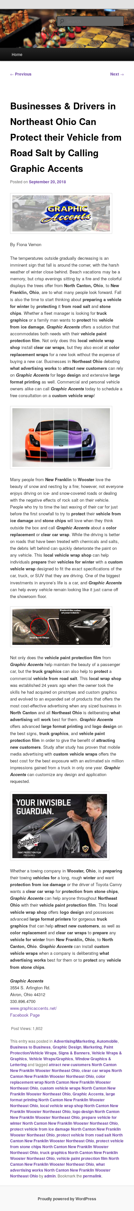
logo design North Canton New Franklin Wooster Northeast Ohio (64, 1114)
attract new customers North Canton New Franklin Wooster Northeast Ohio (63, 1067)
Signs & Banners (74, 1053)
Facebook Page (25, 1015)
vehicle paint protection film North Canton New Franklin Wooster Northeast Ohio (64, 1161)
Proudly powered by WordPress (67, 1199)
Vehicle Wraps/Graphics (51, 1059)
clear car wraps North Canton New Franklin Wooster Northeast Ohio (66, 1073)
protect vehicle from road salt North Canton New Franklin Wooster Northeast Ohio (66, 1138)
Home (17, 54)
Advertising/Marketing (74, 1041)
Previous (21, 74)
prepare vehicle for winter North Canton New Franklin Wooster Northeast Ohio (64, 1120)
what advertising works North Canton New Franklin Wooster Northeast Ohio (60, 1170)
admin (50, 1176)
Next (117, 74)
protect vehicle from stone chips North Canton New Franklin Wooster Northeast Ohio (67, 1146)
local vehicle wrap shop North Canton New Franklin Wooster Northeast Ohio (64, 1108)
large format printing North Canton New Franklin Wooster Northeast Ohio (62, 1099)
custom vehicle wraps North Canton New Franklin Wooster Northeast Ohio (62, 1091)
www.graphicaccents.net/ (33, 1008)
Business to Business (30, 1047)
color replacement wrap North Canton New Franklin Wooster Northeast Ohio (60, 1082)
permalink (92, 1176)
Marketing (92, 1047)
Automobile (107, 1041)
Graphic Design (67, 1047)
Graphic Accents (88, 1094)
